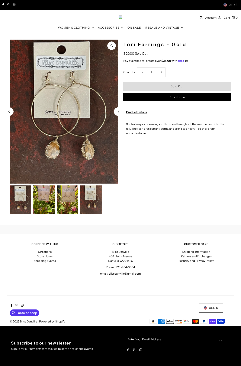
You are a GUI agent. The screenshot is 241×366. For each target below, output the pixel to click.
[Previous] (9, 111)
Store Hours (45, 256)
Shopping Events (45, 261)
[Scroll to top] (233, 356)
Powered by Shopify (52, 321)
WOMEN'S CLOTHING (74, 27)
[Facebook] (3, 5)
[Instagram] (13, 5)
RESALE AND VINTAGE (162, 27)
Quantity (129, 72)
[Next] (118, 111)
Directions (45, 251)
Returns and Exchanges (196, 256)
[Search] (201, 17)
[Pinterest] (7, 5)
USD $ (233, 5)
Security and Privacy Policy (196, 261)
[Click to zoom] (111, 45)
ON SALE (134, 27)
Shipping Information (196, 251)
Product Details (136, 112)
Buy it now (177, 97)
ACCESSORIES (108, 27)
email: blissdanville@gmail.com (120, 273)
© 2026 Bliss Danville (24, 321)
